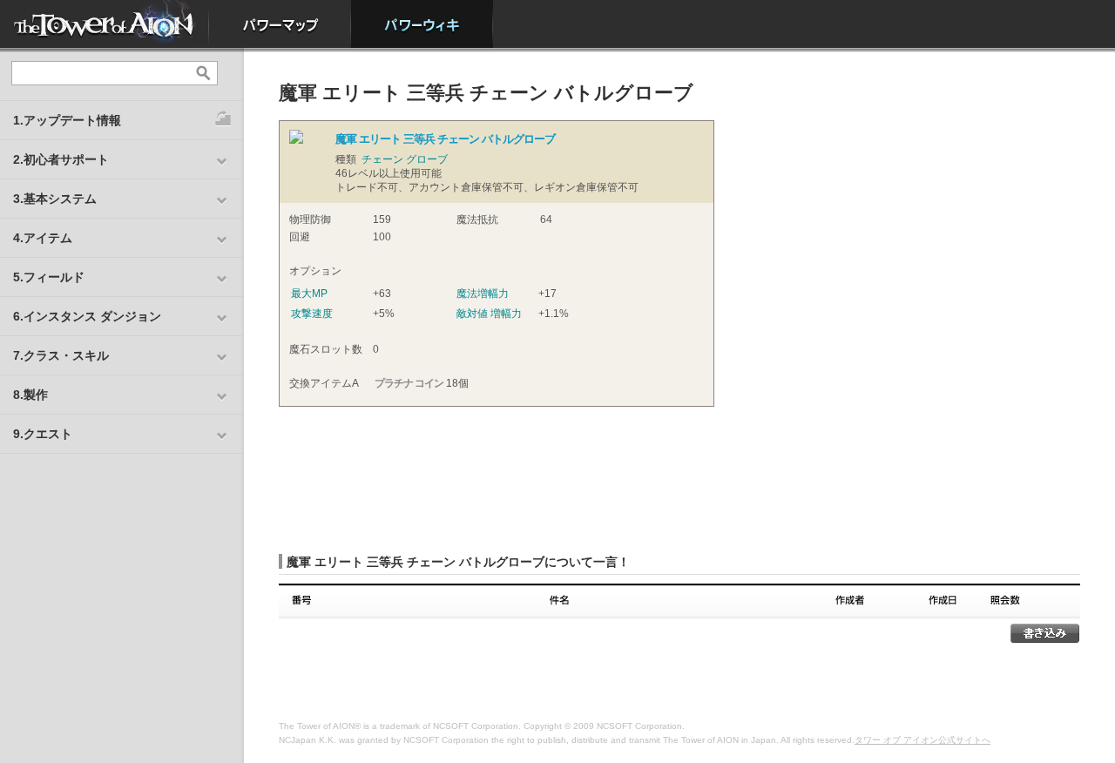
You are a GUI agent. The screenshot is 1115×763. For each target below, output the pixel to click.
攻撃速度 (312, 313)
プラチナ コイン (409, 383)
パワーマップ (280, 24)
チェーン (382, 159)
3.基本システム (55, 199)
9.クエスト (42, 434)
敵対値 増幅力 (489, 313)
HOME (104, 24)
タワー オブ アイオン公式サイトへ (922, 740)
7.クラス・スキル (61, 355)
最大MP (309, 293)
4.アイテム (42, 238)
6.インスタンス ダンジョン (87, 316)
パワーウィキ (422, 24)
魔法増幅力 (482, 293)
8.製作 (30, 395)
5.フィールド (48, 277)
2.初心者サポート (61, 159)
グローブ (427, 159)
